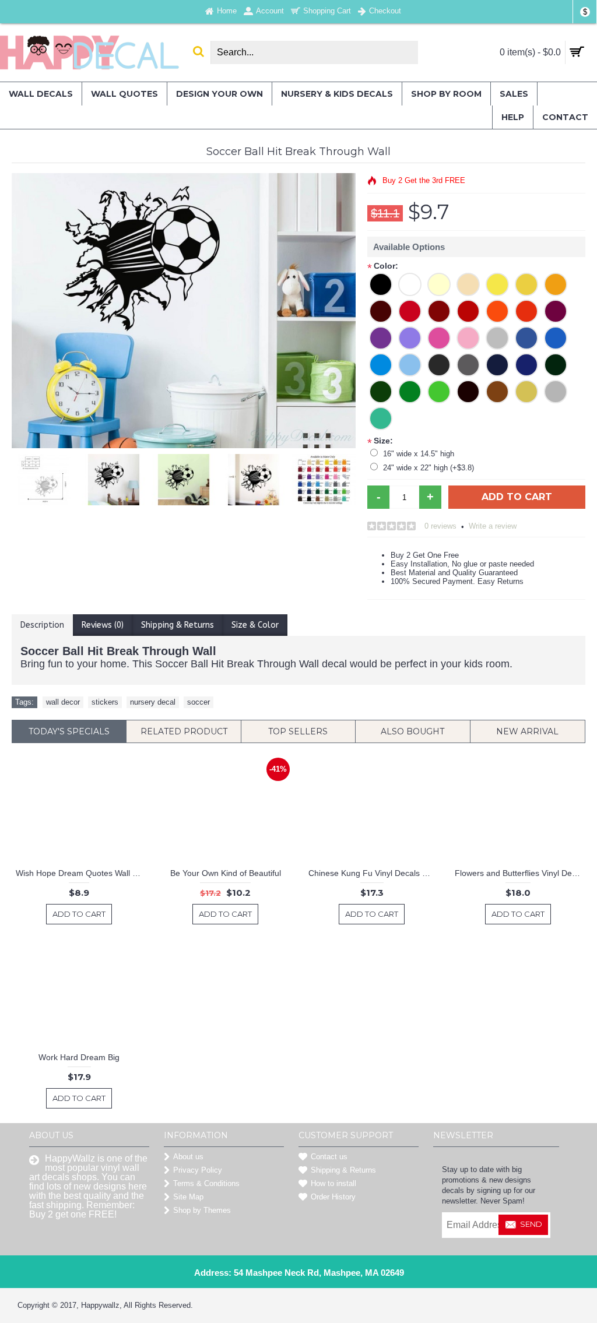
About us (188, 1156)
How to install (333, 1183)
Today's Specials (69, 731)
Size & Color (255, 625)
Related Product (184, 731)
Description (42, 625)
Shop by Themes (202, 1210)
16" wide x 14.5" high (418, 453)
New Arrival (527, 731)
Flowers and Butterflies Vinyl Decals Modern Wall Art (520, 873)
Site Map (188, 1196)
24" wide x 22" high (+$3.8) (428, 467)
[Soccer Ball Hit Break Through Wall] (51, 476)
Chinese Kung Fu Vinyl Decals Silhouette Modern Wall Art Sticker (373, 873)
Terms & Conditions (206, 1183)
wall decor (63, 702)
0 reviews (440, 526)
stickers (105, 702)
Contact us (329, 1156)
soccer (198, 702)
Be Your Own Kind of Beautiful (225, 873)
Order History (333, 1196)
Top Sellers (298, 731)
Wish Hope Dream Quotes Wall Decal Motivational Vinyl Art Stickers (81, 873)
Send (531, 1224)
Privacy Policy (197, 1170)
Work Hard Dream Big (79, 1057)
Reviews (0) (103, 625)
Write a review (493, 526)
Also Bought (412, 731)
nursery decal (152, 702)
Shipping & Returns (177, 625)
